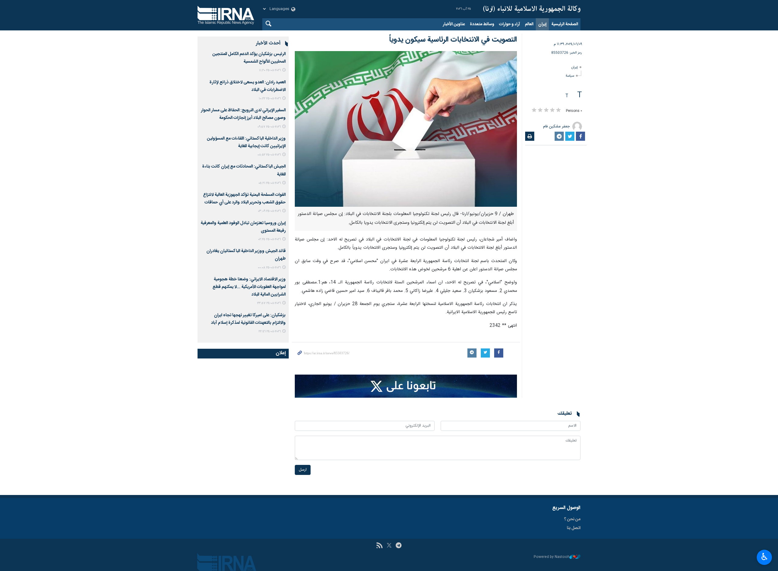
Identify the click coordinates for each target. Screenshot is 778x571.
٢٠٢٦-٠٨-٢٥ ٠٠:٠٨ (269, 268)
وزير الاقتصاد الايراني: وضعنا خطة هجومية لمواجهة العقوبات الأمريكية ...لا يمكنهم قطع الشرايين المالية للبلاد (249, 287)
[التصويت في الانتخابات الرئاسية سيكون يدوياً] (406, 129)
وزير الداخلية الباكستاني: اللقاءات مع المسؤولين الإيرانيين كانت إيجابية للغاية (246, 142)
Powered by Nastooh (552, 557)
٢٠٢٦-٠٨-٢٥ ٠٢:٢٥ (269, 239)
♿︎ (764, 556)
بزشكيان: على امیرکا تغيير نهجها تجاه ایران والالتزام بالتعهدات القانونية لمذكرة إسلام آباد (248, 319)
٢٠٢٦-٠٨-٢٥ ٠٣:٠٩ (269, 211)
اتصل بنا (573, 528)
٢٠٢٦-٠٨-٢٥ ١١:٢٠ (270, 70)
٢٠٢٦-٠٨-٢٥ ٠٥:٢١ (269, 183)
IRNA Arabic (531, 9)
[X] (389, 546)
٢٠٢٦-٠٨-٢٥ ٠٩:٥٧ (269, 127)
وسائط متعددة (482, 24)
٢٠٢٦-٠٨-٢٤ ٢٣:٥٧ (269, 303)
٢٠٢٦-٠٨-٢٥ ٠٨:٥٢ (269, 155)
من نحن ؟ (572, 519)
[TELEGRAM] (398, 546)
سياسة (570, 76)
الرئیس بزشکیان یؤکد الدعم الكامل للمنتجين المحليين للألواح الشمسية (249, 57)
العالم (529, 24)
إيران (542, 24)
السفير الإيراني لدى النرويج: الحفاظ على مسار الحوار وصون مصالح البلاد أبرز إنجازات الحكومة (243, 114)
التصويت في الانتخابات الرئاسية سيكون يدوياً (453, 40)
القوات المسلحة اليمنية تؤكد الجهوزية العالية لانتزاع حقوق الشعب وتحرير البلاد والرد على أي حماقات (244, 198)
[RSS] (379, 546)
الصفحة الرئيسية (564, 24)
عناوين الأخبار (454, 24)
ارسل (303, 470)
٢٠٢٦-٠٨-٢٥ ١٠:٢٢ (270, 99)
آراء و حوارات (509, 24)
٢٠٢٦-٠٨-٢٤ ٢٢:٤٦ (270, 331)
